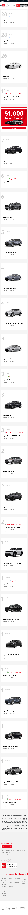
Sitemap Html (18, 908)
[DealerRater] (9, 860)
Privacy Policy (6, 908)
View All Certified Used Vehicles (3, 889)
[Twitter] (6, 860)
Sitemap (13, 908)
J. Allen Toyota (2, 908)
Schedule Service (10, 877)
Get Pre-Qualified (16, 881)
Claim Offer (14, 128)
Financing (18, 874)
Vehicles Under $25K (4, 894)
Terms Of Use (10, 908)
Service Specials (10, 881)
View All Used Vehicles (3, 882)
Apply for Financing (17, 877)
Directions (24, 879)
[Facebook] (3, 860)
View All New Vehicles (4, 877)
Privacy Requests (24, 882)
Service (11, 874)
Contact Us (7, 846)
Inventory (4, 874)
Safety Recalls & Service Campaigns (11, 887)
